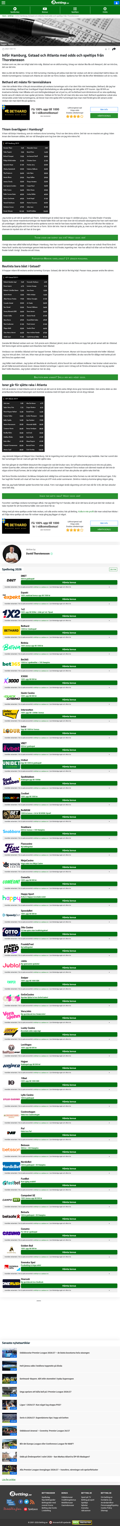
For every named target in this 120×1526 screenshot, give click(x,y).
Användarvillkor (107, 1503)
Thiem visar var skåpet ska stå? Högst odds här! (60, 237)
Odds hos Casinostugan (30, 1115)
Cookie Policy (106, 1508)
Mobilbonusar (67, 1503)
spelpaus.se (44, 587)
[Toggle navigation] (3, 2)
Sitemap (104, 1510)
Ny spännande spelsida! (30, 964)
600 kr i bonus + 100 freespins (33, 830)
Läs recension (45, 116)
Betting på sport (87, 1500)
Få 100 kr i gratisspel (29, 1232)
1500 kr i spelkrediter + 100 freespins (35, 662)
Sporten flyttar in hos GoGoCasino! (34, 997)
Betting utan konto (49, 1508)
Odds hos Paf (26, 1131)
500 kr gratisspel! (27, 579)
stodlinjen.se (37, 587)
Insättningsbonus (68, 1500)
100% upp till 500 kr (29, 679)
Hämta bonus (104, 115)
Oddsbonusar (67, 1497)
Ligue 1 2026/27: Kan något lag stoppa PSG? (40, 1405)
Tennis (11, 44)
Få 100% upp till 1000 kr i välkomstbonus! (45, 111)
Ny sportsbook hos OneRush (32, 1282)
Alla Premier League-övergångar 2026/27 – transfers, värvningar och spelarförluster (59, 1470)
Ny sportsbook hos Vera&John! (33, 1014)
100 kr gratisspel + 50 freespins (33, 1165)
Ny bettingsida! (27, 847)
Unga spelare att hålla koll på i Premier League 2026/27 (45, 1392)
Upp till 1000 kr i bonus (30, 729)
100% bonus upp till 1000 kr (32, 646)
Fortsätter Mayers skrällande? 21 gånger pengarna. (60, 258)
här (70, 587)
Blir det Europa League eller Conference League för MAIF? (47, 1444)
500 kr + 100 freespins (29, 1148)
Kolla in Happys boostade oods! (33, 897)
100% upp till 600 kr (29, 1048)
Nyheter (84, 1505)
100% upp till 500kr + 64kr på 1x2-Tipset (37, 612)
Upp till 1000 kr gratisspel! (31, 763)
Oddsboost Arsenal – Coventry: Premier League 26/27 (45, 1431)
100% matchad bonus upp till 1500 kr (35, 595)
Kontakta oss (106, 1500)
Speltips (84, 1503)
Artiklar (11, 16)
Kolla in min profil (86, 511)
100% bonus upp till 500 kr (31, 1198)
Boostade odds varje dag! (31, 1031)
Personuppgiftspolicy (109, 1505)
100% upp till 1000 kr (29, 797)
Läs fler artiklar (9, 1479)
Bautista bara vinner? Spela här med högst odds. (60, 377)
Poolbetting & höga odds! (31, 1265)
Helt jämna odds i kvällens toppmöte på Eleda (41, 1366)
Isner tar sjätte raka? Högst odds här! (60, 496)
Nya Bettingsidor (48, 1500)
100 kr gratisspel (27, 1098)
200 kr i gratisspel (28, 746)
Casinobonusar (67, 1505)
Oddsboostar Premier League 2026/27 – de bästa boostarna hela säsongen (55, 1353)
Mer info (104, 109)
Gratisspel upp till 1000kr (31, 780)
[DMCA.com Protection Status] (82, 1522)
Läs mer (113, 569)
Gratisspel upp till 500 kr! (30, 1064)
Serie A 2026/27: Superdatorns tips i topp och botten (44, 1418)
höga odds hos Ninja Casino (32, 863)
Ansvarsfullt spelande (61, 1522)
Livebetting (46, 1510)
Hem (4, 16)
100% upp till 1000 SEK (30, 981)
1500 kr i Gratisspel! (28, 629)
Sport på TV (86, 1497)
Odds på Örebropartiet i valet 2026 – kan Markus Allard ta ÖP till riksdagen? (55, 1457)
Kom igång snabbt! (28, 1182)
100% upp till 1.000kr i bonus (32, 713)
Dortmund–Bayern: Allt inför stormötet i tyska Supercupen (47, 1379)
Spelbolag (46, 1497)
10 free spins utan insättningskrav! (34, 930)
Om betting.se (106, 1497)
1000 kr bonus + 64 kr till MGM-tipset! (36, 813)
